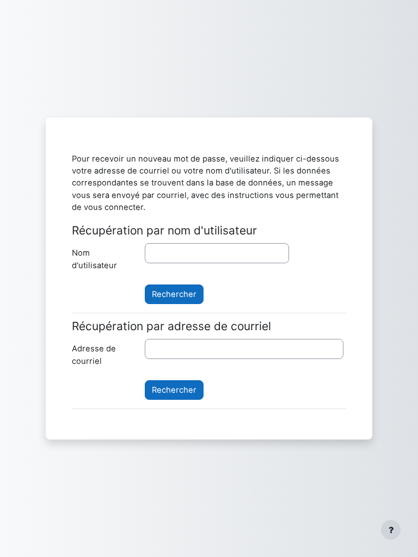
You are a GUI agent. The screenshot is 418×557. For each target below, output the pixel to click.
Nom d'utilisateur (94, 259)
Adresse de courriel (94, 355)
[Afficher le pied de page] (391, 530)
